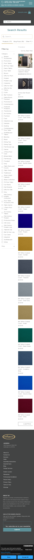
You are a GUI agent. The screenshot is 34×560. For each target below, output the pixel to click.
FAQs (5, 459)
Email (5, 520)
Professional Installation (10, 477)
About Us (6, 452)
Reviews (5, 457)
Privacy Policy (7, 482)
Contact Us (6, 455)
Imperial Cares (7, 464)
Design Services (7, 468)
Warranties (6, 474)
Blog (4, 466)
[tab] (7, 41)
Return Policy (7, 479)
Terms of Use (7, 484)
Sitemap (5, 487)
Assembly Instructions (9, 461)
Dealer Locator (7, 471)
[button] (29, 12)
